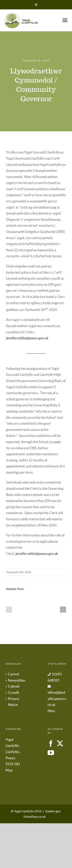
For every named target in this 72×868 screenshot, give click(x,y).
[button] (9, 610)
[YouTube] (51, 752)
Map (9, 770)
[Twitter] (60, 743)
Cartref (13, 674)
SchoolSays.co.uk (34, 816)
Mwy (51, 711)
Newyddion (15, 680)
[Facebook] (51, 743)
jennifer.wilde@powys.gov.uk (27, 338)
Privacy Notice (13, 702)
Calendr (14, 686)
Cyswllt (13, 692)
